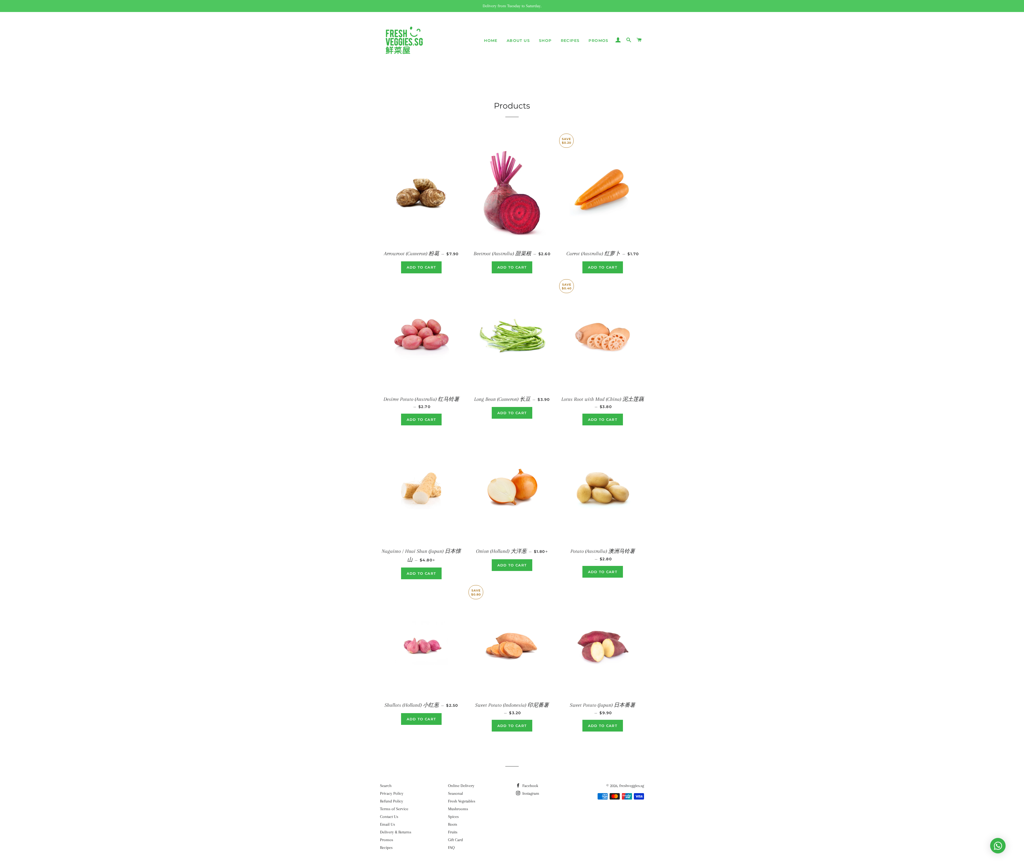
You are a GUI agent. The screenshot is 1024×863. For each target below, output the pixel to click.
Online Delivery (461, 785)
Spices (453, 816)
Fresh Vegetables (461, 801)
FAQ (451, 847)
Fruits (452, 832)
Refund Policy (391, 801)
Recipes (570, 40)
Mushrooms (458, 808)
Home (491, 40)
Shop (545, 40)
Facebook (529, 785)
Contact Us (389, 816)
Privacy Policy (391, 793)
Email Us (387, 824)
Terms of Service (394, 808)
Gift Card (455, 839)
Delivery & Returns (395, 832)
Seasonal (455, 793)
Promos (598, 40)
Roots (452, 824)
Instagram (530, 793)
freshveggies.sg (631, 785)
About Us (518, 40)
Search (385, 785)
